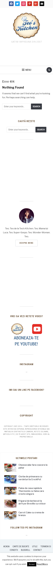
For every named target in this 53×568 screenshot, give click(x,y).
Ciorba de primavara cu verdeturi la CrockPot (30, 478)
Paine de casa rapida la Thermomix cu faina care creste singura (31, 491)
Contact (37, 550)
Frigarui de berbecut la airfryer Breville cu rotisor (32, 502)
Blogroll (25, 550)
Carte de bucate (21, 546)
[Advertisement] (26, 55)
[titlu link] (26, 334)
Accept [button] (32, 564)
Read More (42, 564)
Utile (34, 546)
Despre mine (26, 243)
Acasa (6, 546)
